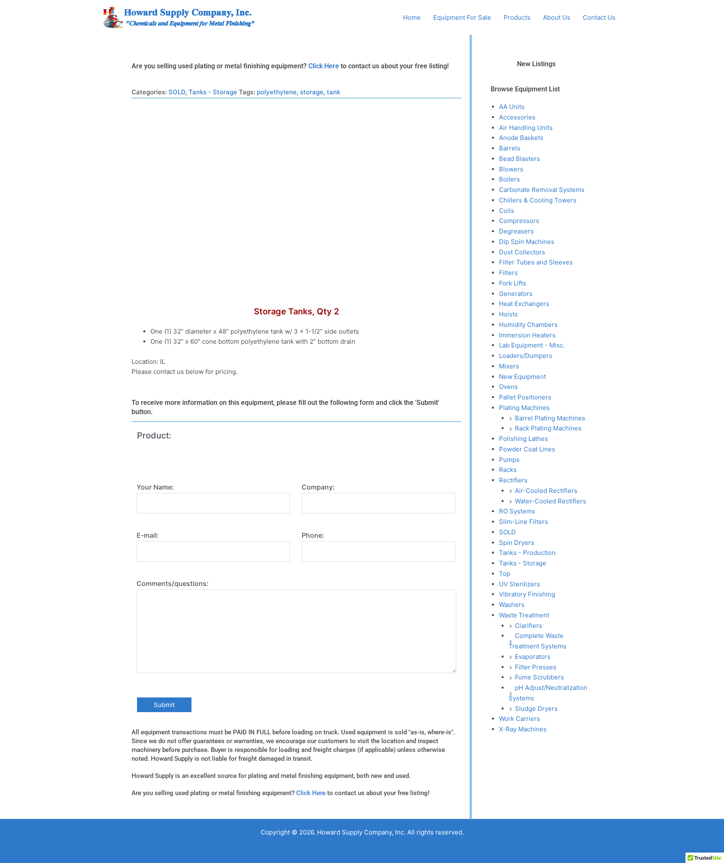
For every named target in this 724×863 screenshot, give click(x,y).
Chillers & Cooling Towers (538, 200)
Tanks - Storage (213, 92)
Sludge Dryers (536, 709)
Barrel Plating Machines (550, 418)
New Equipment (522, 377)
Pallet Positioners (525, 397)
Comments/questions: (173, 583)
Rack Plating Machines (548, 428)
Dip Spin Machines (526, 242)
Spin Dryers (516, 543)
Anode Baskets (521, 138)
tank (333, 92)
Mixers (509, 366)
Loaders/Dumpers (525, 356)
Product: (154, 435)
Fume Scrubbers (539, 677)
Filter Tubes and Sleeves (536, 262)
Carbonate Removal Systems (541, 190)
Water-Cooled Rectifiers (550, 501)
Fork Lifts (512, 283)
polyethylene (277, 92)
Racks (508, 470)
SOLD (176, 92)
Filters (508, 273)
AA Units (512, 107)
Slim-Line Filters (523, 522)
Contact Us (599, 17)
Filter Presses (535, 667)
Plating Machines (524, 408)
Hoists (508, 314)
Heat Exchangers (524, 304)
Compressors (519, 221)
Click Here (323, 66)
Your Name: (155, 487)
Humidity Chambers (528, 325)
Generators (516, 294)
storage (311, 92)
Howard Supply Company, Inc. (319, 17)
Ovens (508, 387)
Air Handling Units (526, 128)
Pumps (509, 460)
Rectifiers (513, 480)
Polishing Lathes (523, 439)
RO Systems (517, 511)
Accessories (517, 117)
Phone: (313, 535)
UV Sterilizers (519, 584)
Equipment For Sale (462, 17)
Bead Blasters (519, 159)
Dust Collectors (522, 252)
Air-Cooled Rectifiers (546, 491)
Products (517, 17)
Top (504, 574)
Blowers (511, 169)
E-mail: (148, 535)
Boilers (509, 179)
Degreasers (516, 231)
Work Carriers (519, 719)
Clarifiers (528, 626)
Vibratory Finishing (527, 594)
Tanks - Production (527, 553)
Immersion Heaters (527, 335)
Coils (506, 211)
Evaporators (533, 657)
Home (412, 17)
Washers (512, 605)
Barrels (509, 148)
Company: (318, 487)
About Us (556, 17)
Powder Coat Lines (527, 449)
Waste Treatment (524, 615)
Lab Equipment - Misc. (532, 345)
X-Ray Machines (523, 729)
